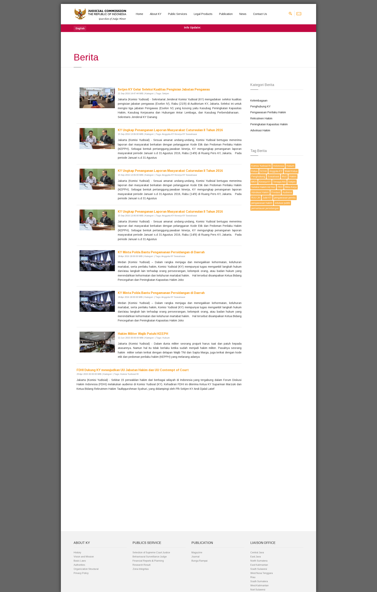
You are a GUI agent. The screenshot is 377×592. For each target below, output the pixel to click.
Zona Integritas (141, 569)
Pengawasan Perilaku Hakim (268, 112)
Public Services (177, 14)
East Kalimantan (259, 565)
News (242, 14)
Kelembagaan (258, 100)
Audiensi (287, 192)
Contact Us (260, 14)
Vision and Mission (84, 556)
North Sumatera (258, 560)
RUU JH (255, 197)
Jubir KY (267, 197)
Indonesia (278, 166)
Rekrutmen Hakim (261, 118)
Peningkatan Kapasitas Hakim (269, 124)
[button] (80, 28)
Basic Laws (80, 560)
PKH (280, 187)
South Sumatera (259, 581)
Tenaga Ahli (279, 181)
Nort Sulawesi (257, 589)
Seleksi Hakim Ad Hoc (263, 187)
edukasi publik (282, 203)
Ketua (254, 171)
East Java (255, 556)
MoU (284, 176)
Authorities (79, 565)
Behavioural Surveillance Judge (150, 556)
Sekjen (292, 181)
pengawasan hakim (261, 203)
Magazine (196, 552)
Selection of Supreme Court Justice (151, 552)
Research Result (141, 565)
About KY (155, 14)
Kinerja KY (265, 181)
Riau (252, 577)
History (77, 552)
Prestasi (275, 192)
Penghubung (258, 176)
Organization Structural (86, 569)
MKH (254, 181)
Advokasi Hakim (260, 130)
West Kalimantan (259, 585)
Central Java (257, 552)
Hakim (292, 176)
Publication (226, 14)
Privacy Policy (81, 573)
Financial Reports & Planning (148, 560)
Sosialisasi (273, 176)
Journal (195, 556)
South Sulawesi (258, 569)
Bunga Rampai (199, 560)
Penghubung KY (260, 106)
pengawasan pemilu (285, 197)
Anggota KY (275, 171)
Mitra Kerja (291, 187)
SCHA (263, 171)
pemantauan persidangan (265, 208)
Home (139, 14)
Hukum (290, 166)
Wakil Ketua (291, 171)
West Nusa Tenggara (261, 573)
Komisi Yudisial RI (261, 166)
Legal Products (203, 14)
